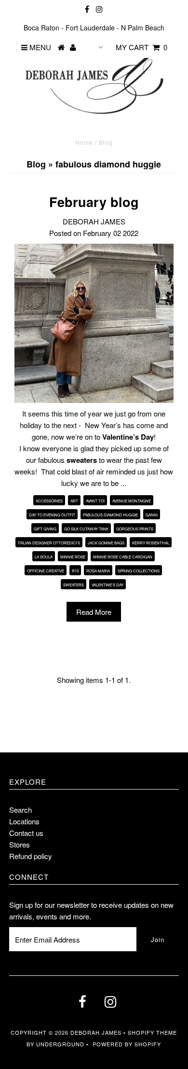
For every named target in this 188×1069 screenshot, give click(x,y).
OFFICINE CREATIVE (45, 570)
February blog (94, 202)
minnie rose (72, 556)
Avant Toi (95, 500)
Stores (19, 844)
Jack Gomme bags (106, 542)
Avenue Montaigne (131, 500)
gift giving (45, 528)
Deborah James (95, 1032)
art (74, 500)
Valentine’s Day (107, 584)
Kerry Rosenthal (150, 542)
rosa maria (98, 570)
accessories (49, 500)
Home (84, 142)
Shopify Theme (152, 1032)
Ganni (152, 514)
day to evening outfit (52, 514)
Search (20, 810)
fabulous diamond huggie (110, 514)
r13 (75, 570)
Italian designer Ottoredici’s (49, 542)
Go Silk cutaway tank (86, 528)
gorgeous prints (134, 528)
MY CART (141, 47)
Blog (36, 164)
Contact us (26, 833)
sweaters (73, 584)
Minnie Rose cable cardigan (122, 556)
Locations (24, 821)
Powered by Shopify (127, 1044)
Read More (93, 612)
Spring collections (139, 570)
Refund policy (30, 856)
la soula (44, 556)
